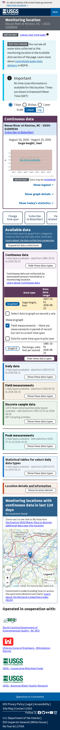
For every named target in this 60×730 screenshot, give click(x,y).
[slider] (52, 176)
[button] (30, 554)
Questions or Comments (30, 696)
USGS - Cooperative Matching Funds (23, 668)
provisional (50, 179)
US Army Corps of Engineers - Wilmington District (26, 649)
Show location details (40, 490)
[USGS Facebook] (39, 713)
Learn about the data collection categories (29, 240)
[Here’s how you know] (30, 4)
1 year (46, 104)
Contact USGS (23, 708)
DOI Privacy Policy (13, 704)
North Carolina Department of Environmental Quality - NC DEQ (21, 629)
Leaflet (16, 585)
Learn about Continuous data (23, 282)
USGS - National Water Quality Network (25, 685)
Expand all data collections (23, 245)
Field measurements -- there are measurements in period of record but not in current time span (31, 329)
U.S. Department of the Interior (21, 718)
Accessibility (41, 704)
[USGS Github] (43, 713)
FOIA (21, 726)
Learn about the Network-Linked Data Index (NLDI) (28, 597)
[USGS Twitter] (35, 713)
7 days (17, 104)
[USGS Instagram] (55, 713)
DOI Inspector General (16, 722)
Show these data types (40, 376)
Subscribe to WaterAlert (19, 132)
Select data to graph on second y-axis (33, 313)
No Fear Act (9, 726)
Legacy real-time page (33, 34)
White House (38, 722)
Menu (55, 12)
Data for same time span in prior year (32, 338)
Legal (29, 704)
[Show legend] (53, 574)
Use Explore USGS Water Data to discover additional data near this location (29, 524)
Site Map (8, 708)
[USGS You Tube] (51, 713)
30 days (32, 104)
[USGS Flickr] (47, 713)
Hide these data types (40, 265)
